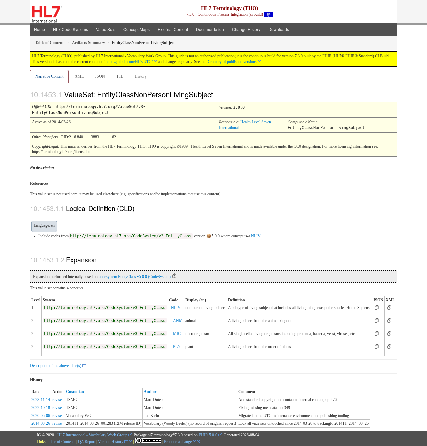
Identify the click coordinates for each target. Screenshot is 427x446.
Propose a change (178, 441)
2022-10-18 (40, 407)
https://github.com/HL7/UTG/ (129, 61)
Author (150, 391)
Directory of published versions (231, 61)
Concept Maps (136, 29)
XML (79, 76)
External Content (173, 29)
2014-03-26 (40, 423)
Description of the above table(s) (55, 365)
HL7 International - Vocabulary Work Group (92, 435)
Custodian (75, 391)
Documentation (210, 29)
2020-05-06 (40, 415)
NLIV (256, 236)
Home (39, 29)
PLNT (178, 346)
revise (57, 399)
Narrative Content (49, 76)
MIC (177, 333)
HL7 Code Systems (70, 29)
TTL (119, 76)
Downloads (278, 29)
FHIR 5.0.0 (208, 435)
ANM (178, 320)
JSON (100, 76)
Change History (246, 29)
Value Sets (105, 29)
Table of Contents (61, 441)
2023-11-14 (40, 399)
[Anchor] (219, 94)
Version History (111, 441)
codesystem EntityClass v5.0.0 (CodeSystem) (135, 276)
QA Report (86, 441)
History (141, 76)
